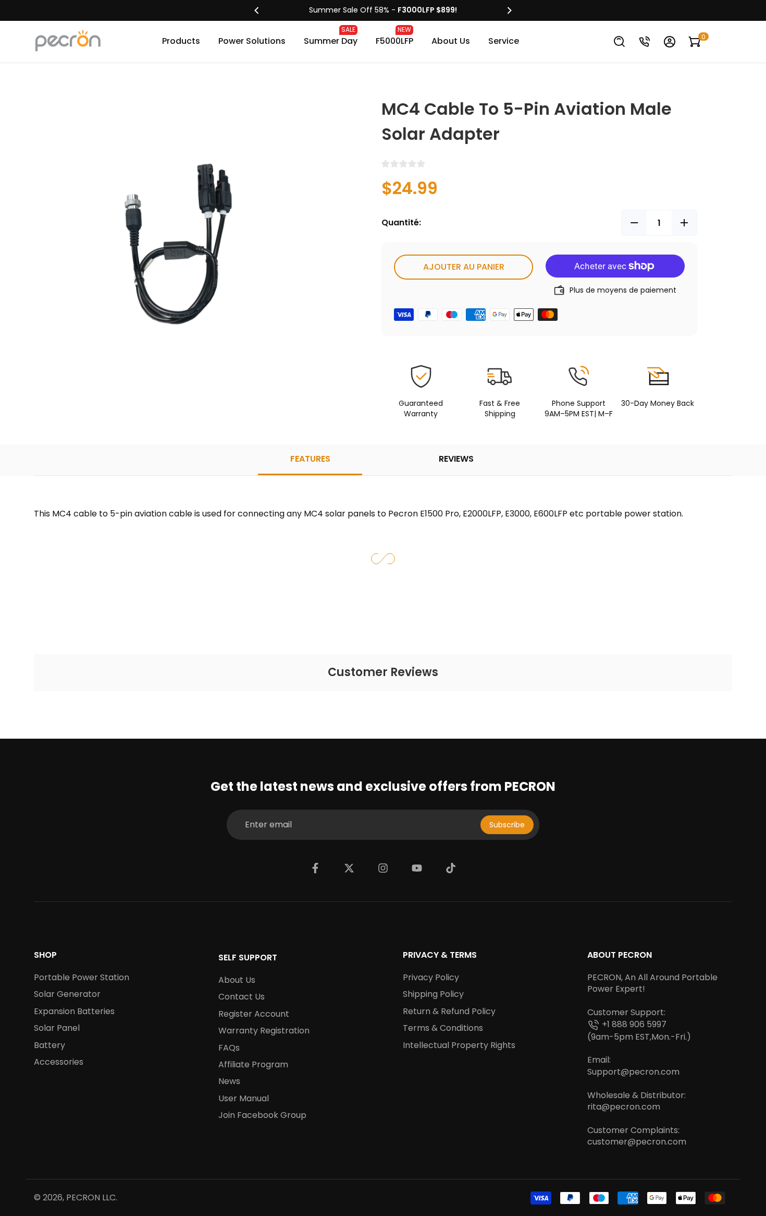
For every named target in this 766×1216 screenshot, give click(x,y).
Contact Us (241, 997)
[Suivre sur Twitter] (349, 868)
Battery (49, 1045)
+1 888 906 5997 (634, 1024)
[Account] (669, 41)
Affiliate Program (253, 1064)
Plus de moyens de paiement (623, 290)
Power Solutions (252, 41)
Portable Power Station (81, 977)
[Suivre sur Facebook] (315, 868)
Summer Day (330, 36)
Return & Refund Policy (449, 1011)
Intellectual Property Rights (459, 1045)
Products (181, 41)
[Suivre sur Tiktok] (451, 868)
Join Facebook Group (262, 1115)
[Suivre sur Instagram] (383, 868)
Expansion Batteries (74, 1011)
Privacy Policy (431, 977)
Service (503, 41)
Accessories (58, 1062)
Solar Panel (57, 1028)
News (229, 1081)
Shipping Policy (433, 994)
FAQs (229, 1048)
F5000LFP (394, 36)
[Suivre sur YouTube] (417, 868)
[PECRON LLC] (383, 10)
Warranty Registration (264, 1031)
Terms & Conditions (443, 1028)
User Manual (243, 1098)
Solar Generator (67, 994)
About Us (450, 41)
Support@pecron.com (633, 1072)
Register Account (253, 1014)
